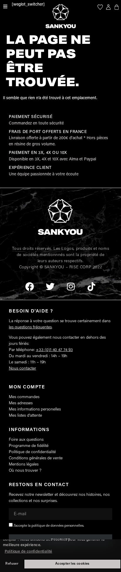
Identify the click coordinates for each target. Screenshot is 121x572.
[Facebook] (29, 286)
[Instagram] (70, 286)
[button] (5, 6)
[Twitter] (50, 286)
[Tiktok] (91, 286)
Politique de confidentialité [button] (28, 551)
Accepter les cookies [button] (72, 564)
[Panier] (117, 7)
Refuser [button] (11, 564)
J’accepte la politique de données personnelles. (49, 526)
